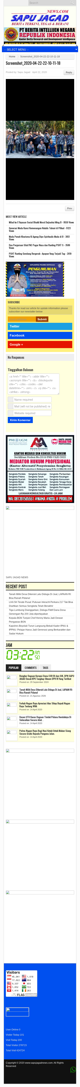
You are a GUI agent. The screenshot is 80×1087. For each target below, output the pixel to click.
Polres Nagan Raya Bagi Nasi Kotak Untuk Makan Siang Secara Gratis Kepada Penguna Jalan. (45, 732)
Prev (69, 208)
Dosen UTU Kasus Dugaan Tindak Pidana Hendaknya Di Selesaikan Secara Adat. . (45, 718)
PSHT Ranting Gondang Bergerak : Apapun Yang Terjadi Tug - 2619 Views (40, 255)
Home (12, 56)
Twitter (14, 326)
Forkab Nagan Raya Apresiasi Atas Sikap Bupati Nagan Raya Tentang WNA (44, 705)
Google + (16, 344)
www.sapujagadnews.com (39, 1063)
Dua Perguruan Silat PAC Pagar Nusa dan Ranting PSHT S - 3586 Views (39, 246)
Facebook (17, 335)
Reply (69, 72)
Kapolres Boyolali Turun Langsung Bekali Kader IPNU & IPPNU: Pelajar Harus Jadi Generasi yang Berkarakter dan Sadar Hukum (39, 630)
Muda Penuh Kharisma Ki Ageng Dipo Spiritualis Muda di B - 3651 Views (39, 238)
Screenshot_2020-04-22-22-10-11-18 (33, 63)
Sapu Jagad (23, 72)
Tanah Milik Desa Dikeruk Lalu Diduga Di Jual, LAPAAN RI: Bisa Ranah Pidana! (46, 691)
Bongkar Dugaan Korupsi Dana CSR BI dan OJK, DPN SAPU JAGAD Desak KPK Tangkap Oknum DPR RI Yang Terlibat (46, 677)
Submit (42, 319)
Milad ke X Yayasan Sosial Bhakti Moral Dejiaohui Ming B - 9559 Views (41, 222)
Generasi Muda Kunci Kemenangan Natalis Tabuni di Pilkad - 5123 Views (40, 229)
